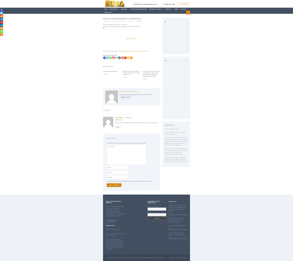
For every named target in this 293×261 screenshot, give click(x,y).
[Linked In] (155, 92)
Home (105, 9)
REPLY (117, 127)
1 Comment (138, 21)
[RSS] (156, 92)
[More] (131, 57)
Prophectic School (155, 9)
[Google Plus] (153, 92)
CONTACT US (107, 12)
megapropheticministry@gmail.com (145, 4)
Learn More (111, 220)
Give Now (183, 9)
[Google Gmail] (116, 57)
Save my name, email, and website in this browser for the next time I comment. (130, 181)
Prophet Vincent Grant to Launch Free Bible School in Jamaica (131, 73)
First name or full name (153, 206)
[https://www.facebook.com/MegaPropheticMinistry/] (168, 242)
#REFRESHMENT (144, 51)
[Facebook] (104, 57)
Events (129, 21)
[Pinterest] (125, 57)
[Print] (122, 57)
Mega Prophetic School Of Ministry (178, 257)
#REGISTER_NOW (131, 38)
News (176, 9)
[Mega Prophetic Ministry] (115, 3)
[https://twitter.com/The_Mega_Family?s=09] (171, 242)
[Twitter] (107, 57)
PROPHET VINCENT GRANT (172, 129)
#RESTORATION (133, 51)
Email (149, 212)
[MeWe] (1, 25)
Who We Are (113, 9)
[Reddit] (1, 16)
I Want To (168, 9)
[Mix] (1, 28)
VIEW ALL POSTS (125, 97)
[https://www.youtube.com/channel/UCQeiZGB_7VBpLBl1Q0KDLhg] (176, 242)
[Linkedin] (119, 57)
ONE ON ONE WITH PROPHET (139, 9)
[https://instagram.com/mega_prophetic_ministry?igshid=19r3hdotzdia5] (178, 242)
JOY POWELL (119, 117)
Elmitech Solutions (160, 257)
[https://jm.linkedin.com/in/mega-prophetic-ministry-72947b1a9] (173, 242)
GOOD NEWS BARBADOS (110, 71)
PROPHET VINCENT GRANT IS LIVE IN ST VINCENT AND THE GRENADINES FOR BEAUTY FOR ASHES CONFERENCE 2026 (175, 159)
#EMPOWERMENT (124, 51)
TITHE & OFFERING (183, 4)
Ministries (124, 9)
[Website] (148, 92)
